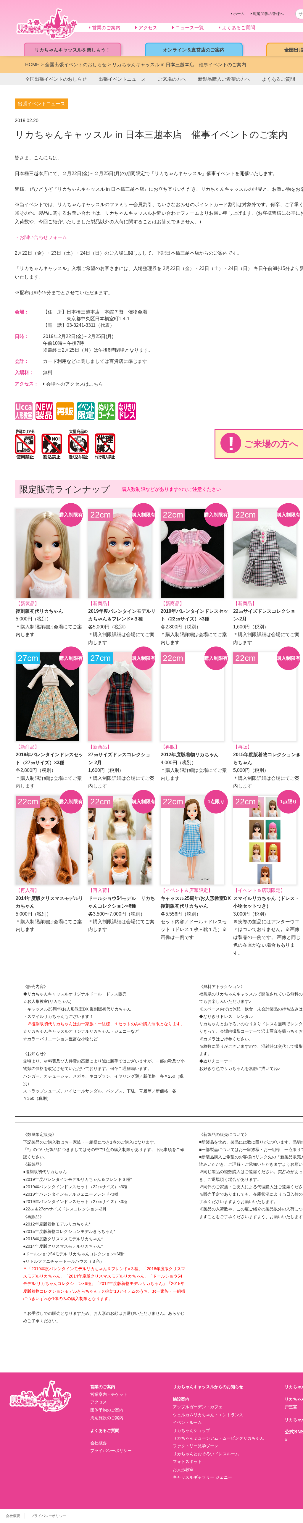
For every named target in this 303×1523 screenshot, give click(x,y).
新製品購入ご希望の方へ (224, 79)
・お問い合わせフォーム (41, 237)
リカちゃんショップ (191, 1430)
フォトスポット (187, 1461)
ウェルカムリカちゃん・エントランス (208, 1414)
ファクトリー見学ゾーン (195, 1445)
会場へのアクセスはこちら (74, 384)
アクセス (98, 1402)
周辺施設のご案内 (106, 1417)
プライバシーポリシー (111, 1450)
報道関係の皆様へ (268, 14)
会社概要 (98, 1442)
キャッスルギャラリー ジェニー (202, 1477)
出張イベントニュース (122, 79)
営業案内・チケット (109, 1394)
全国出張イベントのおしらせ (56, 79)
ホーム (239, 14)
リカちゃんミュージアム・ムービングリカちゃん (218, 1438)
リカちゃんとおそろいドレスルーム (206, 1453)
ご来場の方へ (172, 79)
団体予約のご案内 (106, 1410)
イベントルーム (187, 1422)
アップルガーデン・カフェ (198, 1406)
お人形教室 (183, 1469)
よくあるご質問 (278, 79)
